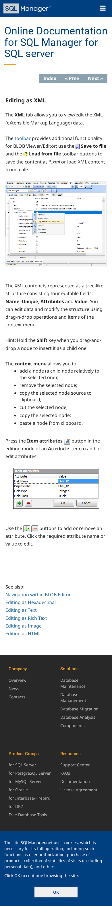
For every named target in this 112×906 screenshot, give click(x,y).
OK (56, 892)
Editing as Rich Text (26, 618)
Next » (95, 78)
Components (72, 725)
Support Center (75, 764)
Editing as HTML (22, 633)
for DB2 (16, 806)
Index (49, 78)
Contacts (17, 697)
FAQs (65, 773)
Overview (17, 680)
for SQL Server (22, 764)
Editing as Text (21, 610)
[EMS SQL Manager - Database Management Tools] (28, 8)
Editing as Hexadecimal (30, 602)
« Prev (72, 78)
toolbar (23, 138)
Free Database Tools (28, 814)
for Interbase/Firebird (30, 798)
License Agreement (78, 789)
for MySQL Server (25, 781)
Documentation (75, 781)
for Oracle (18, 789)
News (14, 688)
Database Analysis (77, 717)
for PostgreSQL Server (30, 773)
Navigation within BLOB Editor (38, 594)
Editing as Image (23, 626)
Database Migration (79, 709)
